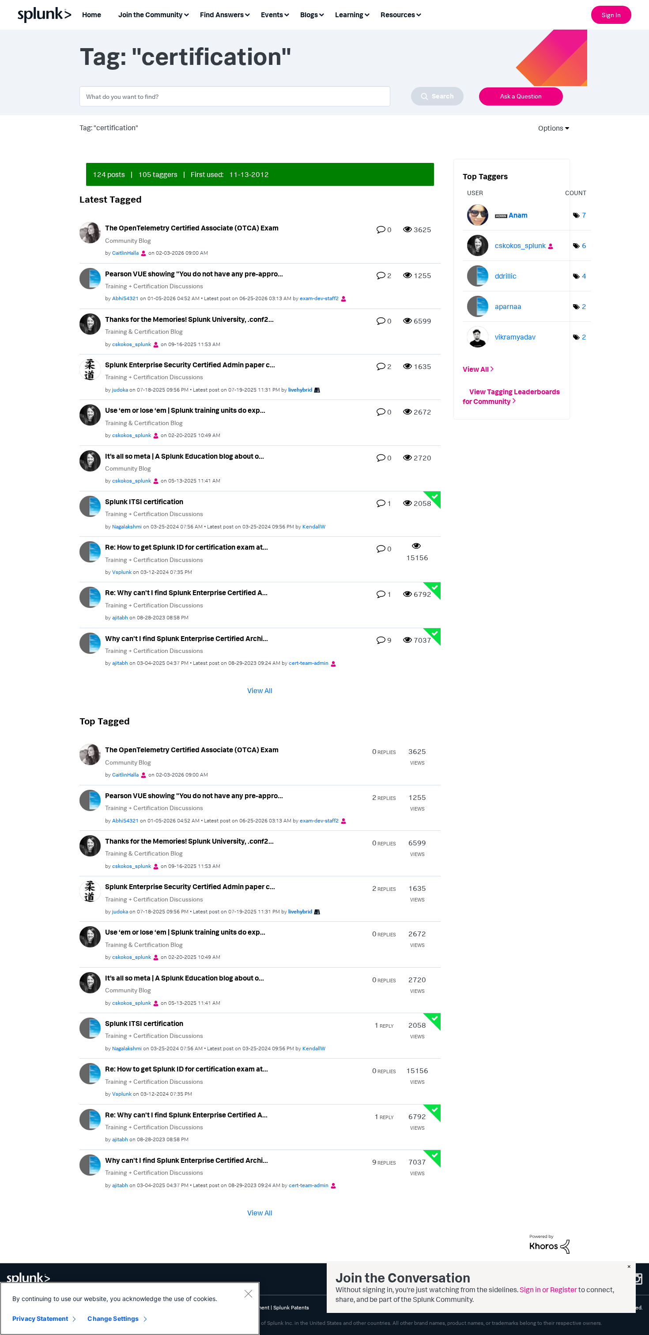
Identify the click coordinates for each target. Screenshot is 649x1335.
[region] (130, 1308)
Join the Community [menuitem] (150, 14)
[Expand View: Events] (286, 13)
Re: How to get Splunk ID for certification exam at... (186, 547)
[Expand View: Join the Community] (186, 13)
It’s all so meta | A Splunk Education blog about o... (184, 456)
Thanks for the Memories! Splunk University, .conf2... (189, 319)
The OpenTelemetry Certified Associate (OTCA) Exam (192, 227)
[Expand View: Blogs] (321, 13)
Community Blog (128, 240)
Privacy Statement (40, 1318)
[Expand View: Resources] (418, 13)
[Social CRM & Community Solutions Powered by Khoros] (550, 1243)
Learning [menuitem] (349, 14)
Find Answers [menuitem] (222, 14)
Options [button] (548, 128)
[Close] (248, 1293)
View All (259, 690)
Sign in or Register (548, 1289)
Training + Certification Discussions (154, 286)
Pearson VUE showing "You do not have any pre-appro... (194, 273)
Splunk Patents (291, 1307)
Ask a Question (521, 96)
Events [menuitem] (272, 14)
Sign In (611, 15)
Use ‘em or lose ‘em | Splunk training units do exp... (185, 410)
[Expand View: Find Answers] (247, 13)
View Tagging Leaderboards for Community (511, 396)
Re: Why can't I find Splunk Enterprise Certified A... (186, 592)
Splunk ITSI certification (144, 501)
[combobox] (271, 96)
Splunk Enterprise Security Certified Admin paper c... (190, 364)
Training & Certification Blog (144, 331)
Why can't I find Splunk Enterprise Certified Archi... (186, 638)
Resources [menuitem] (398, 14)
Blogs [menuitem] (309, 14)
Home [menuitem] (91, 14)
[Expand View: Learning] (366, 13)
